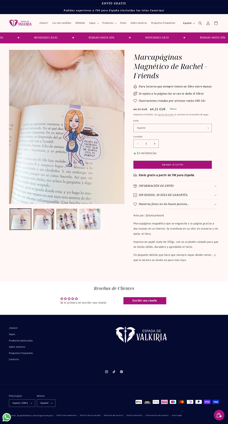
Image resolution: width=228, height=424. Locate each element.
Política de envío (134, 416)
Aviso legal (177, 416)
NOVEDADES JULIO (35, 37)
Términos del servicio (113, 416)
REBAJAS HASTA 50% (90, 37)
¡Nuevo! (13, 328)
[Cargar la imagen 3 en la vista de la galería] (66, 219)
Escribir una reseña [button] (145, 300)
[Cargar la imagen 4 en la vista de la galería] (89, 219)
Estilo (136, 121)
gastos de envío (166, 115)
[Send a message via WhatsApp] (7, 417)
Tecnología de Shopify (43, 416)
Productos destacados (21, 340)
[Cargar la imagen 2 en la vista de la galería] (43, 219)
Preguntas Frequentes (21, 353)
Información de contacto (157, 416)
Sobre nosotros (17, 347)
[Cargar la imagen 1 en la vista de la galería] (20, 219)
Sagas (12, 334)
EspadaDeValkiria (25, 416)
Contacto (14, 359)
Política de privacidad (90, 416)
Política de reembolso (67, 416)
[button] (93, 23)
